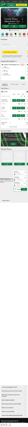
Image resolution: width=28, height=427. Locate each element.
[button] (6, 26)
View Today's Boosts (10, 52)
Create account (21, 5)
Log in (11, 5)
